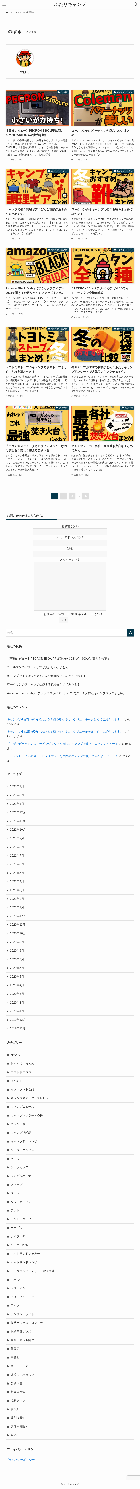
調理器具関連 (19, 1426)
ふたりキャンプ (70, 4)
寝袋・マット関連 (22, 1340)
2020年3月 (17, 993)
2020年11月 (17, 924)
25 (85, 495)
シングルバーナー (22, 1175)
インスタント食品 (22, 1089)
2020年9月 (17, 942)
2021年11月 (17, 821)
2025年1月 (17, 786)
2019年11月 (17, 1028)
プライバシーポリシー (20, 1459)
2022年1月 (17, 803)
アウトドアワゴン (22, 1072)
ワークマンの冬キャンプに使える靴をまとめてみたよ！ (43, 684)
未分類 (15, 1357)
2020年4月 (17, 985)
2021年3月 (17, 890)
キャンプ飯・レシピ (24, 1141)
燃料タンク (18, 1400)
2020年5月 (17, 976)
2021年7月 (17, 855)
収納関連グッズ (21, 1331)
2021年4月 (17, 881)
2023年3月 (17, 795)
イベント (16, 1080)
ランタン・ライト (22, 1314)
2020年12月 (18, 916)
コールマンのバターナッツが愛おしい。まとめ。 (39, 667)
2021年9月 (17, 838)
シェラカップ (19, 1167)
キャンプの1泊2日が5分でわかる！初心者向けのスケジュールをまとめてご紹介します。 (65, 719)
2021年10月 (18, 829)
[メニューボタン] (4, 4)
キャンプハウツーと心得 (27, 1115)
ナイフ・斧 (18, 1236)
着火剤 (15, 1409)
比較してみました (22, 1374)
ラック (15, 1305)
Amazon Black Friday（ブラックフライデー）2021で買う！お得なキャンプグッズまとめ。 (66, 693)
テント (15, 1210)
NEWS (15, 1054)
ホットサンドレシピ (24, 1262)
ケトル (15, 1158)
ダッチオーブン (21, 1201)
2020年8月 (17, 950)
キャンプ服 (18, 1124)
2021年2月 (17, 898)
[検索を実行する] (130, 633)
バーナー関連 (19, 1244)
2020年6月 (17, 967)
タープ (15, 1193)
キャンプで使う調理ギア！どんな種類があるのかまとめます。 (48, 675)
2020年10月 (18, 933)
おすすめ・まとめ (22, 1063)
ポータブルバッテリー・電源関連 (33, 1271)
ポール (15, 1279)
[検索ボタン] (135, 4)
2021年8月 (17, 847)
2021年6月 (17, 864)
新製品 (15, 1348)
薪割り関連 (18, 1417)
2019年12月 (18, 1019)
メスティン (18, 1288)
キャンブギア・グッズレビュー (31, 1098)
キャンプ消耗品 (21, 1132)
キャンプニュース (22, 1106)
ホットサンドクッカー (25, 1253)
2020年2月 (17, 1002)
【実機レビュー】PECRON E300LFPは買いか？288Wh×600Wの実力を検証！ (58, 658)
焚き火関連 (18, 1391)
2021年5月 (17, 872)
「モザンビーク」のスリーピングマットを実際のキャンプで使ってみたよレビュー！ (62, 743)
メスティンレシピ (22, 1296)
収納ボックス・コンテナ (27, 1322)
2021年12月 (18, 812)
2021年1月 (17, 907)
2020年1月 (17, 1011)
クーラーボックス (22, 1149)
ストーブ (16, 1184)
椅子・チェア (19, 1366)
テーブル (16, 1227)
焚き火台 (16, 1383)
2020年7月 (17, 959)
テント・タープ (21, 1219)
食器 (14, 1435)
